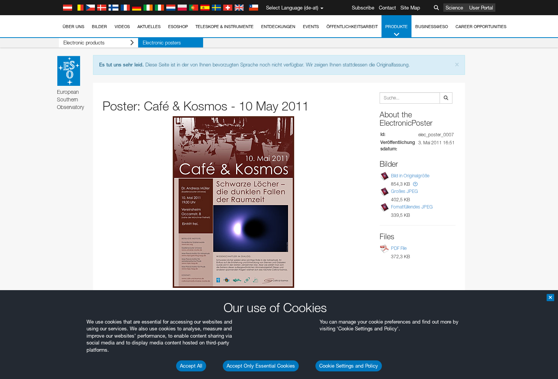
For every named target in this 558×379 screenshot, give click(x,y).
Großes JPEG (404, 191)
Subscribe (363, 8)
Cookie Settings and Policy (348, 366)
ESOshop (178, 26)
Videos (122, 26)
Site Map (410, 8)
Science (454, 8)
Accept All (191, 366)
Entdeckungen (278, 26)
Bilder (99, 26)
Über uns (73, 26)
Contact (387, 8)
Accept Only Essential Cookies (261, 366)
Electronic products (83, 42)
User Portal (481, 8)
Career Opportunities (481, 26)
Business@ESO (431, 26)
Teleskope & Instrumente (224, 26)
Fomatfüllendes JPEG (412, 207)
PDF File (399, 248)
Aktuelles (149, 26)
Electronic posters (162, 42)
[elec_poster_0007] (233, 202)
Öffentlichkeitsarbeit (352, 26)
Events (311, 26)
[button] (415, 184)
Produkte (396, 26)
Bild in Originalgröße (410, 175)
